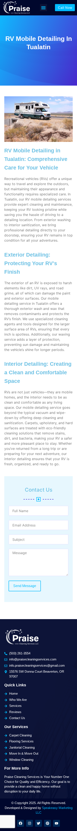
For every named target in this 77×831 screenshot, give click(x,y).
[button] (43, 7)
